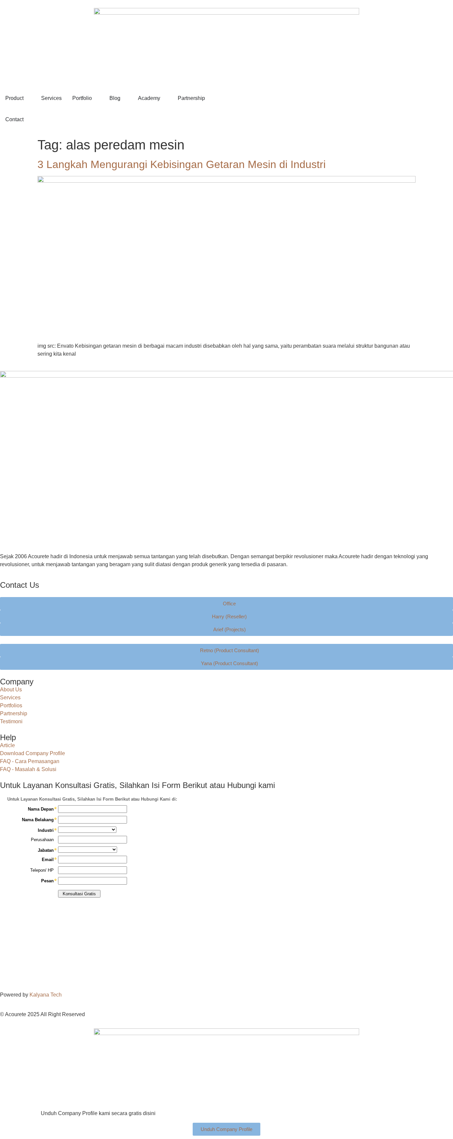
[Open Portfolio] (96, 98)
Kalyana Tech (46, 995)
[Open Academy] (164, 98)
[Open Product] (28, 98)
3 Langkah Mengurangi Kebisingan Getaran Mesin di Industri (181, 164)
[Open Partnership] (209, 98)
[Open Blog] (124, 98)
